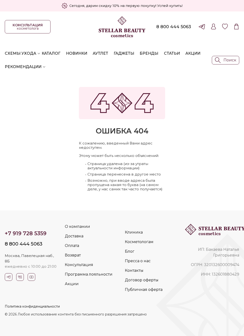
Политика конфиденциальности (32, 306)
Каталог (51, 53)
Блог (129, 251)
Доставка (74, 236)
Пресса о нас (138, 261)
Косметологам (139, 242)
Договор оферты (141, 280)
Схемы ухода (20, 53)
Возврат (73, 255)
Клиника (134, 232)
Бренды (149, 53)
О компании (77, 226)
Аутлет (100, 53)
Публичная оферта (144, 289)
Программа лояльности (88, 274)
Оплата (72, 245)
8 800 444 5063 (173, 26)
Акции (192, 53)
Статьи (172, 53)
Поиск (230, 60)
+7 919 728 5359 (25, 233)
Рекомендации (23, 66)
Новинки (76, 53)
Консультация (79, 264)
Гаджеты (124, 53)
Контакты (134, 270)
